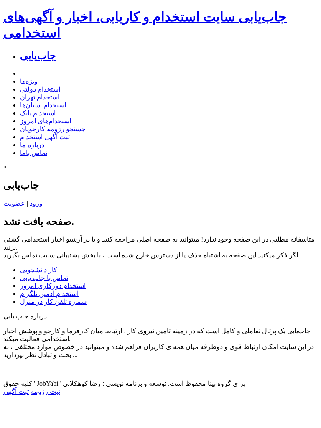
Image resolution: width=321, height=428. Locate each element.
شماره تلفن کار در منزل (53, 301)
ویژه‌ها (29, 81)
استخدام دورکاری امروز (53, 285)
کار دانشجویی (38, 269)
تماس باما (33, 152)
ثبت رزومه (45, 391)
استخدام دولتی (40, 89)
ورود (36, 203)
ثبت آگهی (16, 391)
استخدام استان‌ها (43, 105)
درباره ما (32, 144)
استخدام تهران (39, 97)
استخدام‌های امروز (45, 121)
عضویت (14, 203)
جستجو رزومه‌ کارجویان (53, 128)
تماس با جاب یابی (44, 277)
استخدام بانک (38, 113)
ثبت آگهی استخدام (45, 136)
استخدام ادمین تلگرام (49, 293)
